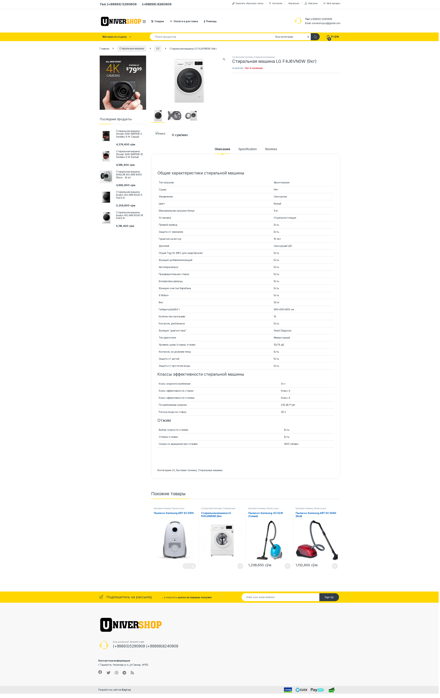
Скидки (159, 21)
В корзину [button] (285, 566)
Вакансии (294, 3)
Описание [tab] (222, 149)
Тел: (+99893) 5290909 (118, 4)
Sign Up (329, 597)
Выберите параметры (189, 566)
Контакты (277, 3)
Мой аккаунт (333, 3)
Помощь (211, 21)
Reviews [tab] (271, 149)
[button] (224, 59)
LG (157, 48)
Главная (104, 48)
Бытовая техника (244, 57)
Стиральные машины (131, 48)
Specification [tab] (247, 149)
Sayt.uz (126, 689)
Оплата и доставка (186, 21)
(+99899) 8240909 (157, 4)
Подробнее (236, 566)
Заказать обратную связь (249, 3)
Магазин (313, 3)
